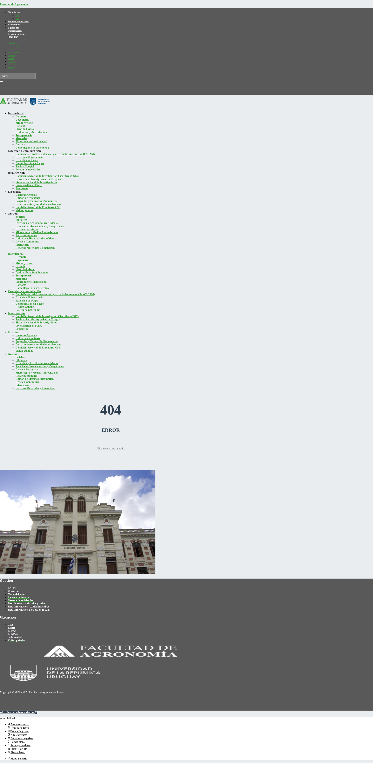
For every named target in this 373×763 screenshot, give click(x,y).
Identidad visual (25, 129)
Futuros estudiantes (18, 21)
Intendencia (22, 244)
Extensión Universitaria (29, 157)
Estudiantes (14, 24)
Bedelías (20, 216)
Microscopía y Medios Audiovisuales (37, 232)
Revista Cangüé (16, 33)
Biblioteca (21, 219)
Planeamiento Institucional (31, 141)
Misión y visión (24, 122)
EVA (17, 19)
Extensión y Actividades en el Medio (37, 223)
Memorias (21, 138)
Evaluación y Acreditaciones (32, 132)
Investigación (16, 172)
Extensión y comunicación (24, 150)
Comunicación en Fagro (30, 163)
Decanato (21, 116)
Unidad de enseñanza (28, 197)
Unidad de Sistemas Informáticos (35, 238)
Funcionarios (15, 30)
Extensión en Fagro (27, 160)
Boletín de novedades (28, 169)
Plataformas (14, 12)
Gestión (12, 213)
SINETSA (13, 37)
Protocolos (22, 188)
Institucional (16, 113)
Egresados (13, 27)
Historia (20, 125)
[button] (18, 712)
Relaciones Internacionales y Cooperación (40, 226)
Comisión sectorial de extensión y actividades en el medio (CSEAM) (55, 154)
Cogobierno (22, 119)
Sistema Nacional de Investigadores (36, 182)
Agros (17, 16)
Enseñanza (14, 191)
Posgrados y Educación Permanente (37, 201)
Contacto (21, 144)
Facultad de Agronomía (14, 4)
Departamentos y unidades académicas (38, 204)
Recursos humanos (26, 235)
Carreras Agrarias (26, 194)
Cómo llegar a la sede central (33, 147)
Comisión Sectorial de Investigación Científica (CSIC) (47, 176)
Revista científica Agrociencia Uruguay (38, 179)
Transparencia (24, 135)
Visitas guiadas (24, 210)
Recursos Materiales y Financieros (35, 247)
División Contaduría (27, 241)
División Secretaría (27, 229)
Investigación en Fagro (29, 185)
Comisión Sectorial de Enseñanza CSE (38, 207)
